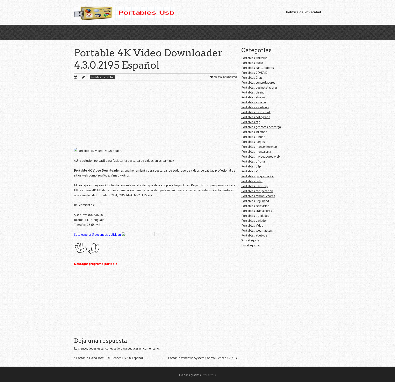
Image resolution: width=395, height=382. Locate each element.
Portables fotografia (255, 117)
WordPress (209, 375)
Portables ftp (250, 122)
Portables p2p (251, 166)
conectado (112, 348)
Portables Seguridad (255, 201)
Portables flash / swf (256, 112)
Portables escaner (253, 102)
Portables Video (252, 225)
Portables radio (252, 181)
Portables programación (257, 176)
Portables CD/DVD (254, 72)
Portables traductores (256, 211)
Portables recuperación (257, 191)
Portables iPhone (253, 137)
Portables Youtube (102, 77)
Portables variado (253, 220)
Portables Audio (252, 63)
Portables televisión (255, 206)
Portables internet (254, 132)
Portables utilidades (255, 216)
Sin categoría (250, 240)
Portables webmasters (257, 230)
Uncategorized (251, 245)
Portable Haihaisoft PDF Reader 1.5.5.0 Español (109, 358)
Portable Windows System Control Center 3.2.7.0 (202, 358)
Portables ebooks (253, 97)
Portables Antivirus (254, 58)
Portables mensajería (256, 151)
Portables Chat (251, 77)
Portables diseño (253, 92)
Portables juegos (253, 142)
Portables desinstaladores (259, 87)
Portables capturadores (257, 68)
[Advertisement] (155, 118)
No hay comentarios (225, 76)
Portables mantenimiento (259, 146)
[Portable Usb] (124, 12)
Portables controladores (258, 82)
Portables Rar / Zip (254, 186)
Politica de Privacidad (303, 12)
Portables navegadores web (260, 156)
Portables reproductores (258, 196)
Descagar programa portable (95, 264)
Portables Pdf (251, 171)
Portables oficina (253, 161)
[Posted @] (80, 77)
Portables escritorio (255, 107)
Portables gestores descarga (261, 127)
